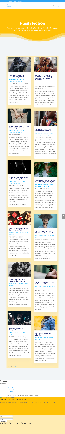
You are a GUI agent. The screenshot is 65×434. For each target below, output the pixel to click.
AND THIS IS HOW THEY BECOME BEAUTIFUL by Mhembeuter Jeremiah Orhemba (43, 77)
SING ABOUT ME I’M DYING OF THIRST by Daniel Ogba (45, 181)
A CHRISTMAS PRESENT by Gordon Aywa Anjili (18, 229)
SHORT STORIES (18, 81)
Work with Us (9, 391)
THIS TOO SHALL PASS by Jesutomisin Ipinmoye (44, 130)
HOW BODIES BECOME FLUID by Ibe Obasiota (17, 280)
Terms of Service (10, 389)
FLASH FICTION (20, 232)
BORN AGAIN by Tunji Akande (43, 334)
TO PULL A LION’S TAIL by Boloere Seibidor (44, 283)
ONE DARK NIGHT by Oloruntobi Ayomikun (16, 76)
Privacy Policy (9, 387)
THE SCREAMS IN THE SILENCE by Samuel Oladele (45, 232)
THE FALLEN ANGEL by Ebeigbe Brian (17, 329)
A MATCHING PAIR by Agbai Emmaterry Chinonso (19, 127)
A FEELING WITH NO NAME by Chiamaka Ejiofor (18, 178)
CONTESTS (19, 79)
